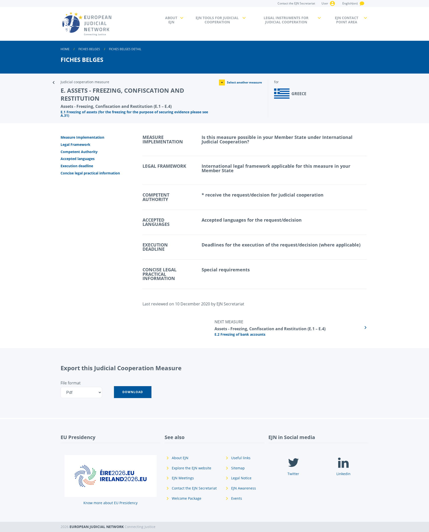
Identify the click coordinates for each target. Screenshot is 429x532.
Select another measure (244, 82)
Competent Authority (79, 151)
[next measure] (291, 327)
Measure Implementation (82, 137)
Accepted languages (78, 158)
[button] (132, 392)
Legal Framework (75, 144)
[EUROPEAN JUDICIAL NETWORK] (110, 24)
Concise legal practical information (90, 173)
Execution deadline (77, 166)
